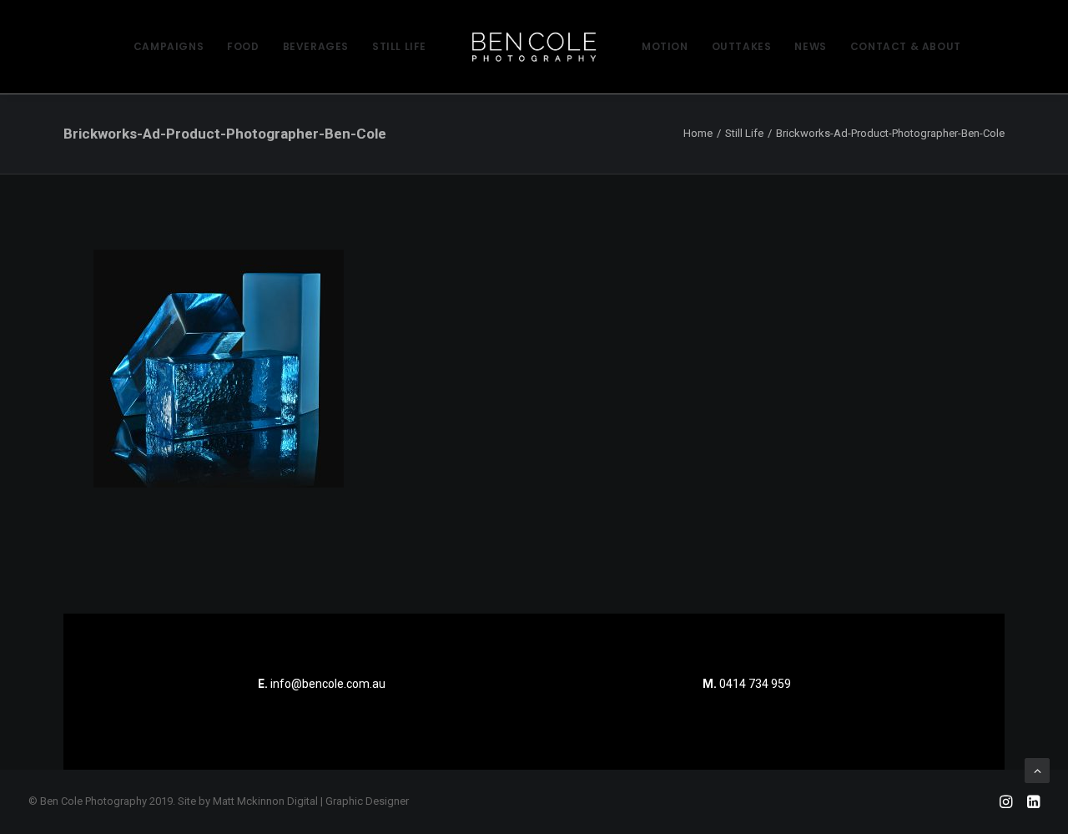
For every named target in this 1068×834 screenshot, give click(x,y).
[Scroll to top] (1037, 769)
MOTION (665, 46)
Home (698, 133)
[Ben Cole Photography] (534, 46)
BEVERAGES (316, 46)
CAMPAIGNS (169, 46)
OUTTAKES (742, 46)
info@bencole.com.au (321, 683)
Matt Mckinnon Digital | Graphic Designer (311, 801)
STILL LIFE (399, 46)
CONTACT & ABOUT (905, 46)
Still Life (744, 133)
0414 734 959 (755, 683)
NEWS (810, 46)
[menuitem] (168, 47)
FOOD (243, 46)
